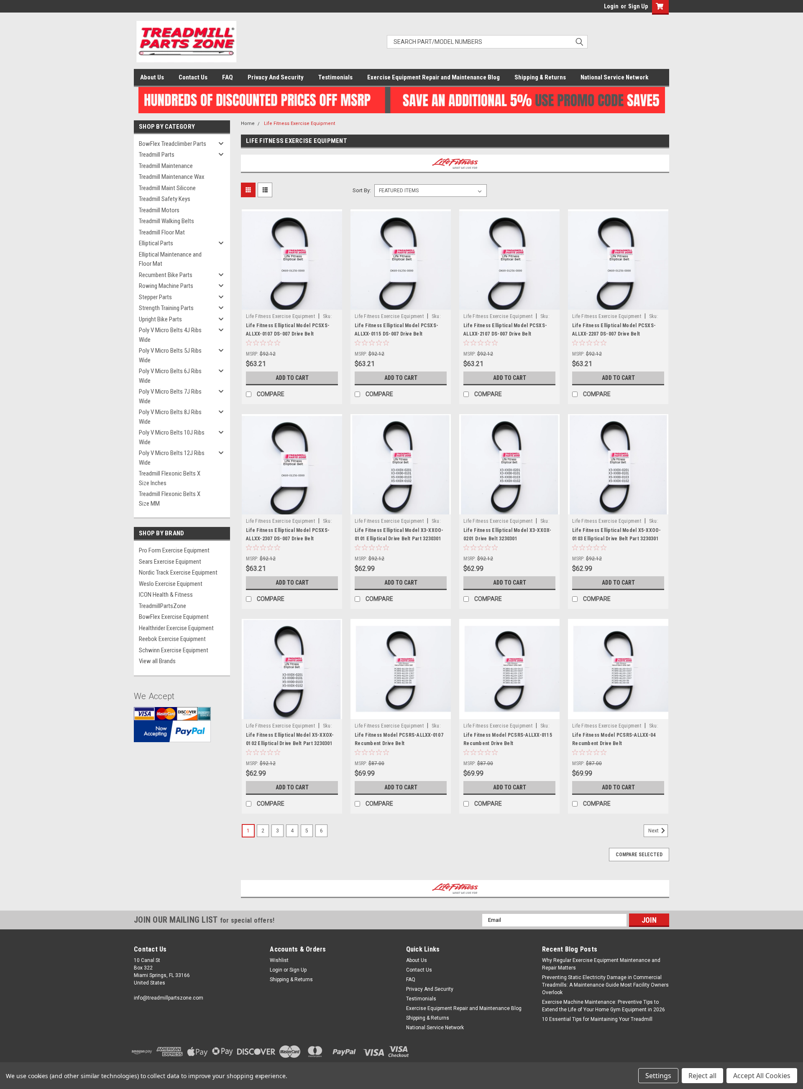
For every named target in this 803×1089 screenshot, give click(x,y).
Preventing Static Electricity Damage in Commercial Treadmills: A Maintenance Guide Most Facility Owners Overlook (605, 985)
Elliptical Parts (156, 243)
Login (611, 6)
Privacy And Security (276, 77)
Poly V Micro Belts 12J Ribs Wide (172, 457)
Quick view (292, 303)
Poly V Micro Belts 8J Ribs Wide (170, 416)
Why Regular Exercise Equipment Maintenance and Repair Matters (601, 964)
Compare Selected (639, 854)
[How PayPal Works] (172, 731)
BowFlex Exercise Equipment (174, 617)
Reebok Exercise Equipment (172, 639)
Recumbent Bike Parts (165, 275)
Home (248, 123)
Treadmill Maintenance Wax (172, 177)
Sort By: (362, 190)
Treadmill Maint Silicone (167, 188)
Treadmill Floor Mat (162, 232)
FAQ (227, 77)
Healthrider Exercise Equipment (176, 628)
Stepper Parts (155, 297)
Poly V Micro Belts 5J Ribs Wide (170, 355)
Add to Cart (292, 377)
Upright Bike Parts (160, 319)
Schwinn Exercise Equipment (173, 650)
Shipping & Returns (540, 77)
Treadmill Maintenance (166, 166)
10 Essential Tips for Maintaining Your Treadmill (597, 1019)
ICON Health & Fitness (166, 594)
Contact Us (193, 77)
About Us (152, 77)
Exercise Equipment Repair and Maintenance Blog (433, 77)
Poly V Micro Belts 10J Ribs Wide (172, 437)
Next (654, 831)
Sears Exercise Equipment (170, 561)
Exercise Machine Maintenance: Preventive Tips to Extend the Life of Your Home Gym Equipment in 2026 (603, 1006)
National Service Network (614, 77)
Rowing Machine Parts (166, 286)
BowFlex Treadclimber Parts (172, 144)
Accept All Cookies (761, 1075)
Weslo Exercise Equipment (170, 584)
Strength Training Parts (166, 308)
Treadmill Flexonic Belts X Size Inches (169, 478)
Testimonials (335, 77)
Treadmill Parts (156, 154)
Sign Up (638, 6)
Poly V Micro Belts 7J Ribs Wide (170, 396)
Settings (658, 1075)
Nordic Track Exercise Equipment (178, 572)
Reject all (702, 1075)
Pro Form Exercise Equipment (174, 550)
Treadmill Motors (159, 210)
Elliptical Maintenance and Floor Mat (170, 259)
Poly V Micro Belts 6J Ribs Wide (170, 375)
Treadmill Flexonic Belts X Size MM (169, 498)
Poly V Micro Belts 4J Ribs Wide (170, 334)
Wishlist (279, 960)
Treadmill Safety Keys (164, 199)
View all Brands (157, 661)
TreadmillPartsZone (162, 606)
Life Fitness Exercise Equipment (299, 123)
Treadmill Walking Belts (166, 221)
